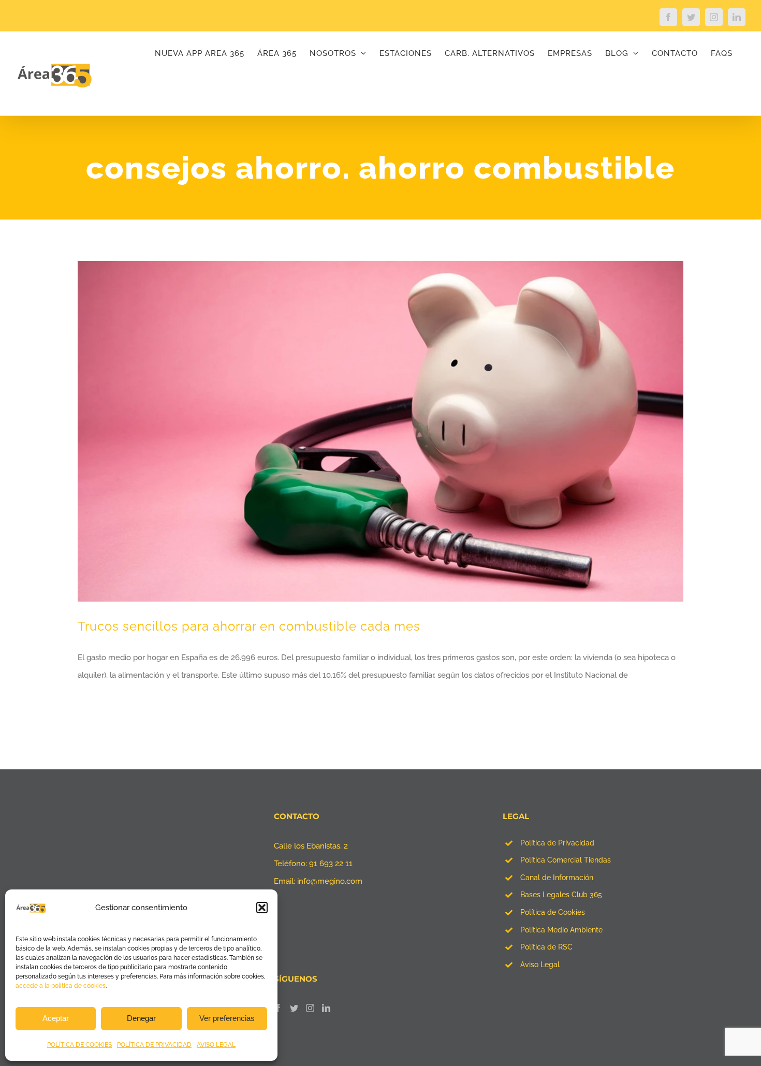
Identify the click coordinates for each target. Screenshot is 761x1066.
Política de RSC (546, 947)
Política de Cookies (552, 912)
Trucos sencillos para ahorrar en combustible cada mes (249, 626)
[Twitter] (294, 1008)
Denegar (141, 1018)
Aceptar (55, 1018)
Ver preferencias (227, 1018)
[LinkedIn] (326, 1008)
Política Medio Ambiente (561, 930)
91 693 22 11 (331, 863)
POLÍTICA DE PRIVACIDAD (154, 1044)
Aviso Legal (540, 964)
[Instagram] (310, 1008)
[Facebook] (278, 1008)
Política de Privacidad (557, 843)
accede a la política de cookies (61, 985)
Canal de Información (556, 877)
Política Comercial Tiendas (565, 860)
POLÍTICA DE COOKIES (79, 1044)
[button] (262, 907)
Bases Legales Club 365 (561, 894)
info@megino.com (329, 881)
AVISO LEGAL (216, 1044)
